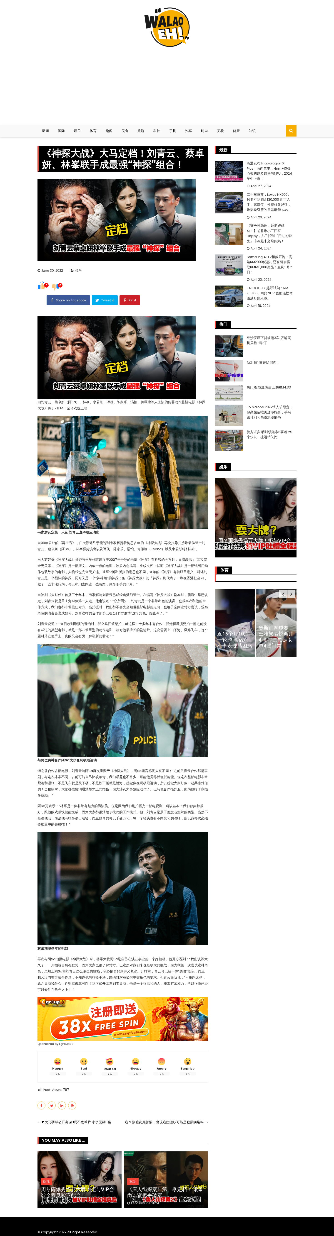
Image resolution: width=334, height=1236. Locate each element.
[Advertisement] (167, 84)
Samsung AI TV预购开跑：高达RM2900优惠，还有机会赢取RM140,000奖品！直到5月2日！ (269, 264)
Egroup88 (66, 1044)
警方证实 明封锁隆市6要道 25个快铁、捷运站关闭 (269, 435)
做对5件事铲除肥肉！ (263, 362)
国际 (61, 130)
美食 (125, 130)
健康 (236, 130)
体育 (93, 130)
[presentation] (283, 594)
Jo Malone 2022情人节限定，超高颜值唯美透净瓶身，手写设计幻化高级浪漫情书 (270, 412)
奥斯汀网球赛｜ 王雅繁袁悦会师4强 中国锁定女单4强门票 (234, 636)
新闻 (45, 130)
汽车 (188, 130)
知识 (252, 130)
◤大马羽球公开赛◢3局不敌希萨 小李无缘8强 (76, 1122)
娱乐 (77, 130)
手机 (172, 130)
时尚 (204, 130)
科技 (156, 130)
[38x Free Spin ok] (122, 1018)
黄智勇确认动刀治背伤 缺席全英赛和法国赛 (276, 639)
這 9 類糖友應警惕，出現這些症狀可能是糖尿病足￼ (164, 1122)
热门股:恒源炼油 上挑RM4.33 (269, 387)
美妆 (220, 130)
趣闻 (109, 130)
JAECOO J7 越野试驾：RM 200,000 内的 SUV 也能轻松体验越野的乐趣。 (270, 293)
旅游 (140, 130)
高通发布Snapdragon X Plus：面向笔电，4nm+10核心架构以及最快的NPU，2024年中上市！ (269, 171)
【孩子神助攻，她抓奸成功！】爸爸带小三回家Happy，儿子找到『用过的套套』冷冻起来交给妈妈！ (269, 233)
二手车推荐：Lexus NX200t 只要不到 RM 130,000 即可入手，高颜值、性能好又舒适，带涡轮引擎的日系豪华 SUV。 (269, 202)
